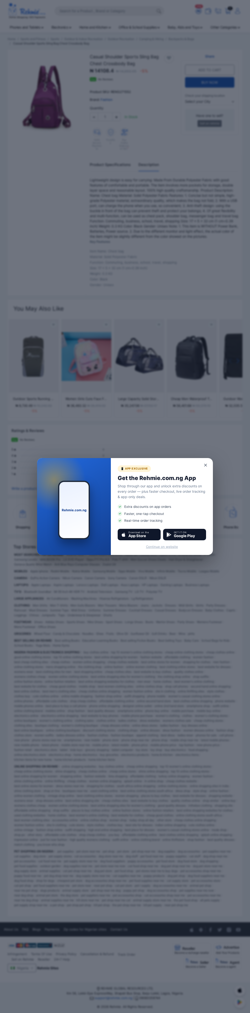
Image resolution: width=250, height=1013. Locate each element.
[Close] (206, 465)
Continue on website (162, 547)
